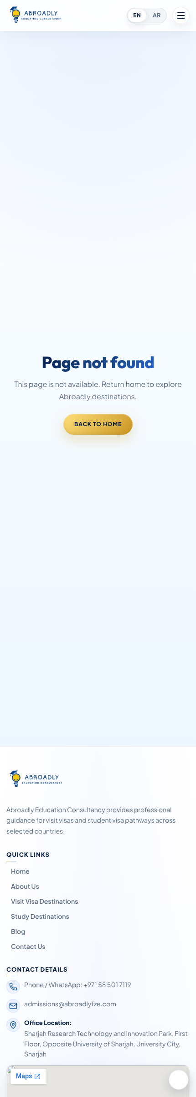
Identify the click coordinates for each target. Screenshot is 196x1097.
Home (20, 871)
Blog (18, 931)
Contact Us (28, 946)
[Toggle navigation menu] (181, 15)
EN (137, 15)
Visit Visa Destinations (44, 901)
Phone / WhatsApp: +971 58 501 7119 (77, 985)
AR (156, 15)
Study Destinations (40, 916)
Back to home (98, 424)
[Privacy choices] (179, 1080)
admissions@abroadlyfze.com (70, 1004)
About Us (25, 886)
